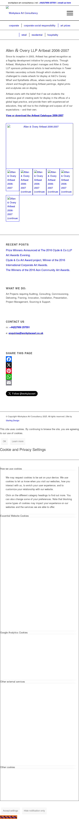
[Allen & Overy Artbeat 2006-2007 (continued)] (26, 182)
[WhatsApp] (39, 377)
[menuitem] (59, 13)
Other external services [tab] (12, 681)
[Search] (59, 13)
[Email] (39, 382)
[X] (39, 365)
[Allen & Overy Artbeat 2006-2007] (39, 146)
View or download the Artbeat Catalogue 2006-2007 (34, 115)
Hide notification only (34, 810)
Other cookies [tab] (7, 767)
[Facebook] (39, 359)
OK (4, 441)
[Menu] (68, 13)
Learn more (18, 441)
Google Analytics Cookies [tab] (14, 632)
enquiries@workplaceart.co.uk (26, 333)
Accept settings (10, 810)
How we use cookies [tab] (11, 468)
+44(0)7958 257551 (47, 2)
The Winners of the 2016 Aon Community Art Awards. (38, 270)
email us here (64, 2)
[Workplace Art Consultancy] (33, 13)
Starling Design (12, 420)
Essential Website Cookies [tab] (14, 515)
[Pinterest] (39, 371)
